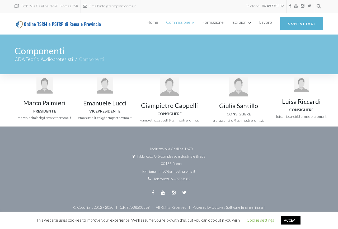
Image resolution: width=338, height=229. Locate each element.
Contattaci (301, 24)
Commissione (178, 22)
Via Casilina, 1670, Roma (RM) (54, 6)
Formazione (213, 22)
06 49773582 (273, 6)
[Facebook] (290, 6)
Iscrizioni (239, 22)
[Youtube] (296, 6)
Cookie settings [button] (260, 220)
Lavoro (265, 22)
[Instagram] (302, 6)
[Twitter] (309, 6)
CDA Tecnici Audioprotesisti (44, 59)
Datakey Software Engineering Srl (238, 207)
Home (152, 22)
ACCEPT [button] (290, 220)
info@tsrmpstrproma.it (117, 6)
